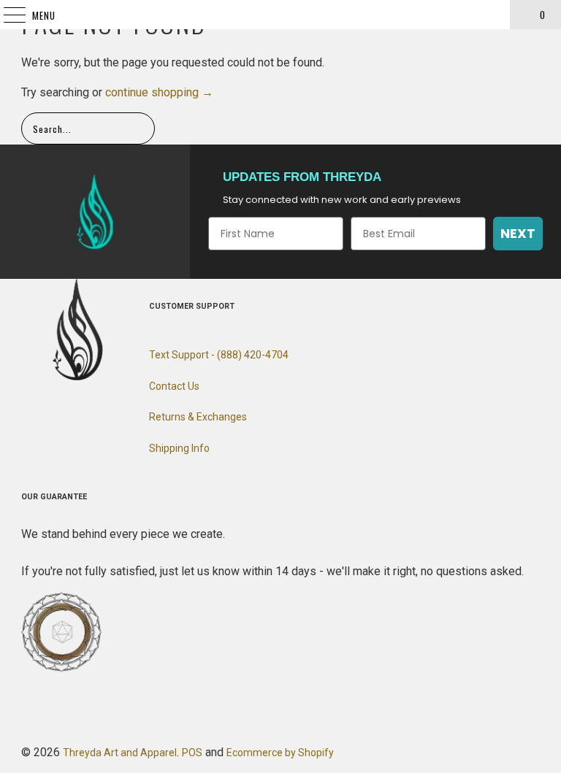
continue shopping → (159, 92)
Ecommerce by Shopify (280, 752)
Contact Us (174, 386)
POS (192, 752)
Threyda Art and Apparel (120, 752)
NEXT (517, 233)
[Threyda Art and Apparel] (280, 14)
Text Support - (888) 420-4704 (219, 355)
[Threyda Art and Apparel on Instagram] (77, 416)
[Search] (492, 14)
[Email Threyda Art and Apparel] (104, 416)
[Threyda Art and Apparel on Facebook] (51, 416)
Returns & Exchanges (198, 417)
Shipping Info (179, 448)
